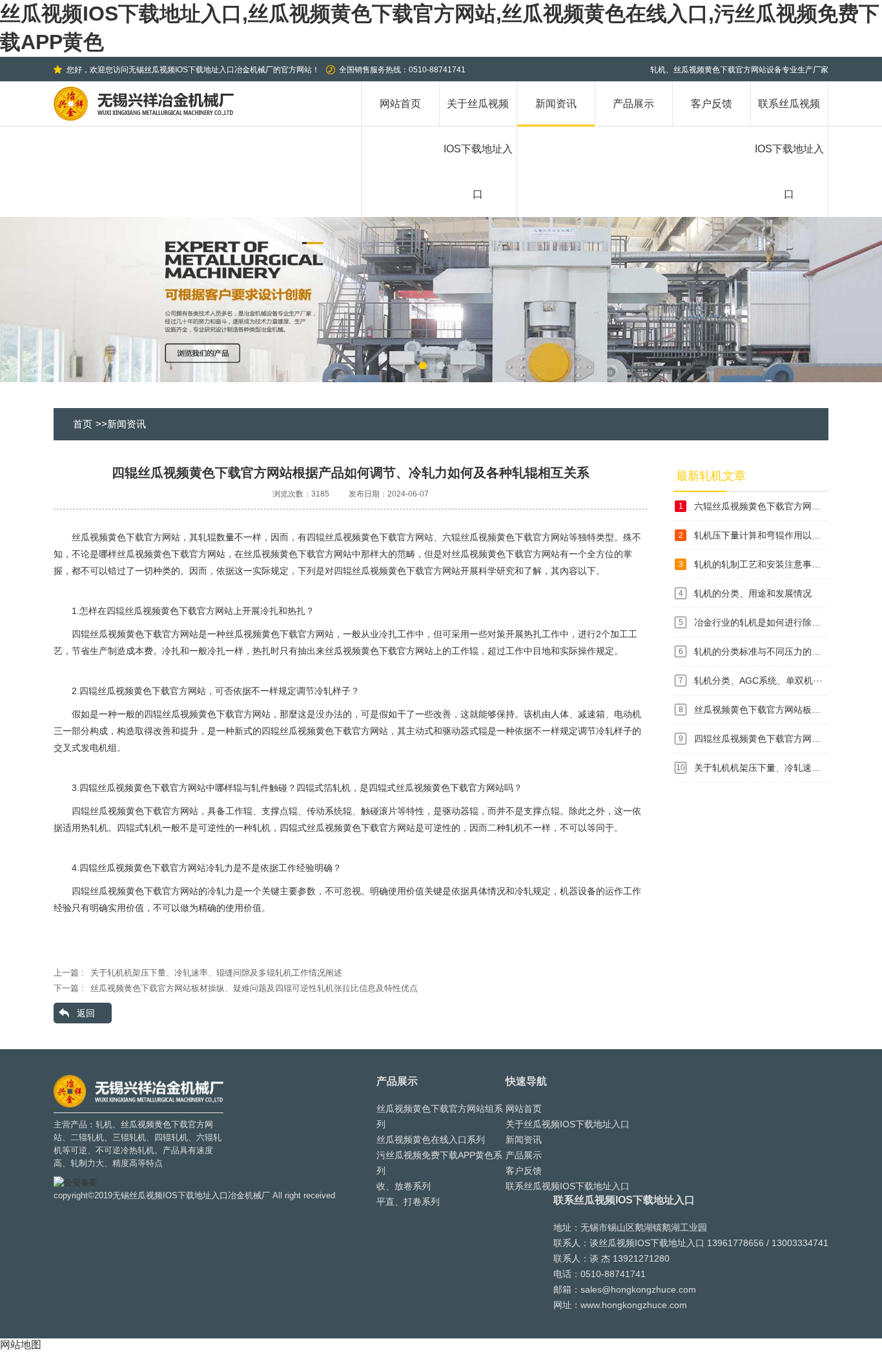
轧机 (104, 1124)
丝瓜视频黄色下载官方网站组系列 (439, 1116)
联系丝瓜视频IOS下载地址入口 (568, 1186)
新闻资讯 (556, 103)
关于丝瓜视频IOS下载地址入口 (568, 1124)
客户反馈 (711, 103)
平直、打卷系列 (408, 1201)
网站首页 (400, 103)
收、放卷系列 (403, 1186)
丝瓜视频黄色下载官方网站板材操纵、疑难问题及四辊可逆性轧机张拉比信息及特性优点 (254, 988)
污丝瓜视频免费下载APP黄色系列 (439, 1163)
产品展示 (633, 103)
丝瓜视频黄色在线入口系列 (430, 1139)
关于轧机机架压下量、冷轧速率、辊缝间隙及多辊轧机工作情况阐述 (216, 973)
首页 (82, 423)
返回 (86, 1013)
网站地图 (20, 1344)
